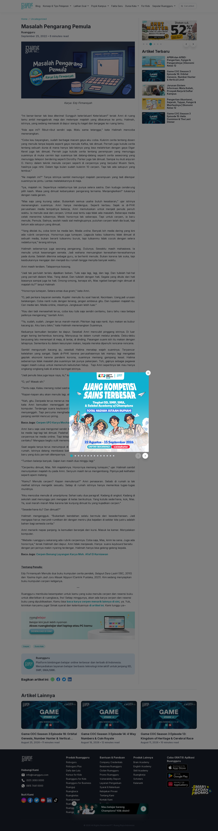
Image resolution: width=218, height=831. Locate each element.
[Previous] (138, 456)
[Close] (148, 372)
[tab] (71, 455)
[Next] (145, 456)
